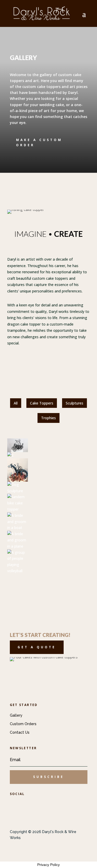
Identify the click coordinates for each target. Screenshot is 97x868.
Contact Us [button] (19, 732)
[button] (48, 777)
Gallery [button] (16, 715)
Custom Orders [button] (23, 724)
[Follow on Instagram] (45, 805)
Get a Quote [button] (37, 647)
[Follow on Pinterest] (30, 805)
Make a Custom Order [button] (39, 142)
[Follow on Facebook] (16, 805)
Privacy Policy (48, 865)
